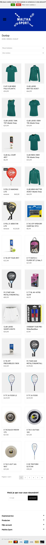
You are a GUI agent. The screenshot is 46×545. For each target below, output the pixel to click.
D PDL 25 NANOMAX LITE (11, 190)
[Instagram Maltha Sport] (27, 505)
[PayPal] (36, 542)
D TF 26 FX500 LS (10, 395)
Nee (18, 5)
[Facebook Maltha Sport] (19, 505)
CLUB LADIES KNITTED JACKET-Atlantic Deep (33, 87)
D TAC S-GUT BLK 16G (33, 431)
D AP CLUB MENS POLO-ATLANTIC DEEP (10, 87)
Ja (13, 5)
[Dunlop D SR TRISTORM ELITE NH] (34, 451)
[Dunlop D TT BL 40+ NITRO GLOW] (34, 279)
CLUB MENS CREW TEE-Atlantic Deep (33, 156)
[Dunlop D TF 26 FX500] (34, 382)
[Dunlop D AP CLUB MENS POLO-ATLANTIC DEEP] (11, 73)
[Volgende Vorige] (42, 477)
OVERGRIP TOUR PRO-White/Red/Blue (34, 328)
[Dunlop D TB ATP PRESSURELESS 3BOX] (11, 348)
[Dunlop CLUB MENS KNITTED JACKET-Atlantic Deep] (34, 176)
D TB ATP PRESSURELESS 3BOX (11, 362)
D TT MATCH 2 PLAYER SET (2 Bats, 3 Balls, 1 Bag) (34, 259)
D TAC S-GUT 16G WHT (10, 465)
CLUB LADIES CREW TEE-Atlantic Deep (34, 122)
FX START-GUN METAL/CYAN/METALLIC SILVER (11, 293)
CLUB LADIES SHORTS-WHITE (9, 328)
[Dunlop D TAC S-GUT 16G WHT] (11, 451)
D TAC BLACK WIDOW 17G (11, 431)
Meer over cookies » (29, 5)
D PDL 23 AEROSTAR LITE (11, 225)
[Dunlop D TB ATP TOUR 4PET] (11, 245)
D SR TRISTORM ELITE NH (32, 465)
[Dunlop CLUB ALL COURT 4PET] (11, 142)
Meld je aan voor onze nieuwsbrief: (23, 492)
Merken (9, 39)
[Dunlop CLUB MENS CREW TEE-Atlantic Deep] (34, 142)
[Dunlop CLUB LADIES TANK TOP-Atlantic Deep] (11, 108)
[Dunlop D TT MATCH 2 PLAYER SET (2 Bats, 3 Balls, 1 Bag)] (34, 245)
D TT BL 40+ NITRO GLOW (34, 293)
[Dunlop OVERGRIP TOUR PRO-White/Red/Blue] (34, 314)
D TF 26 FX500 (32, 395)
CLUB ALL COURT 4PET (10, 156)
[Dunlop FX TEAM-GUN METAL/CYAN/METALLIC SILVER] (34, 348)
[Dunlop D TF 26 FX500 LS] (11, 382)
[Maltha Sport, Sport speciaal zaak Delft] (28, 19)
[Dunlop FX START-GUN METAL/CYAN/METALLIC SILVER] (11, 279)
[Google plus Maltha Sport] (23, 505)
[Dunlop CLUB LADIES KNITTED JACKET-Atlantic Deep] (34, 73)
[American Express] (26, 542)
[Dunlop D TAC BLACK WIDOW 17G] (11, 417)
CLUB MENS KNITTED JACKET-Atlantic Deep (34, 190)
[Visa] (20, 542)
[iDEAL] (10, 542)
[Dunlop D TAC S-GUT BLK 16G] (34, 417)
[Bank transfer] (31, 542)
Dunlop (15, 39)
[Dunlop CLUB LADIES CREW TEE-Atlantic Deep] (34, 108)
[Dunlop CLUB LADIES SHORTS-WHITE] (11, 314)
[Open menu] (4, 19)
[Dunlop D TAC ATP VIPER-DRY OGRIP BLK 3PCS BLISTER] (34, 211)
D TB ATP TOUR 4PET (11, 258)
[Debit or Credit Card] (41, 542)
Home (4, 39)
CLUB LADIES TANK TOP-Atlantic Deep (10, 122)
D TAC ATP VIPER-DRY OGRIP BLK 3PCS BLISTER (34, 225)
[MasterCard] (15, 542)
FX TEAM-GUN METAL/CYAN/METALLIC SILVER (34, 362)
